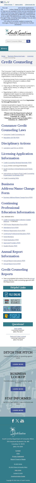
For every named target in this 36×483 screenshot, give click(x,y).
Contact (18, 451)
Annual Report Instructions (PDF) (14, 261)
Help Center (18, 470)
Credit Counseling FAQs (11, 178)
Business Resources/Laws (16, 56)
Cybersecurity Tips (30, 4)
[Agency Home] (18, 32)
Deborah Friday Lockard (18, 336)
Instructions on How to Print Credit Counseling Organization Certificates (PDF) (18, 174)
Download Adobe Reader (18, 476)
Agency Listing (19, 4)
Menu (5, 48)
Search (28, 41)
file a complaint (13, 8)
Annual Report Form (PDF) (12, 264)
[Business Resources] (12, 304)
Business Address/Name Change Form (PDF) (18, 197)
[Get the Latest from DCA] (12, 312)
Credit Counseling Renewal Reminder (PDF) (17, 163)
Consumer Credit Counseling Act (14, 135)
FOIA (18, 454)
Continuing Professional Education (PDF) (16, 234)
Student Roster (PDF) (10, 246)
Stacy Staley (18, 328)
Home (3, 56)
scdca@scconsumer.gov (26, 19)
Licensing (30, 56)
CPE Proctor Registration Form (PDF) (15, 224)
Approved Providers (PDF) (11, 243)
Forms (5, 166)
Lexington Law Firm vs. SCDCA (13, 148)
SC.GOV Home (18, 464)
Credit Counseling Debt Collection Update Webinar (17, 220)
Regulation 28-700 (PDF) (11, 138)
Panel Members (8, 237)
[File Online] (12, 297)
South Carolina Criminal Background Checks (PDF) (17, 169)
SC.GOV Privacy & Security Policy (18, 467)
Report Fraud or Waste (18, 459)
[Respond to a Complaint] (12, 319)
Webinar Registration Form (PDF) (14, 231)
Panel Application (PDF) (11, 240)
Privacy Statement (18, 456)
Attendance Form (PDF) (11, 228)
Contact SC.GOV (18, 473)
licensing (6, 9)
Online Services (8, 4)
